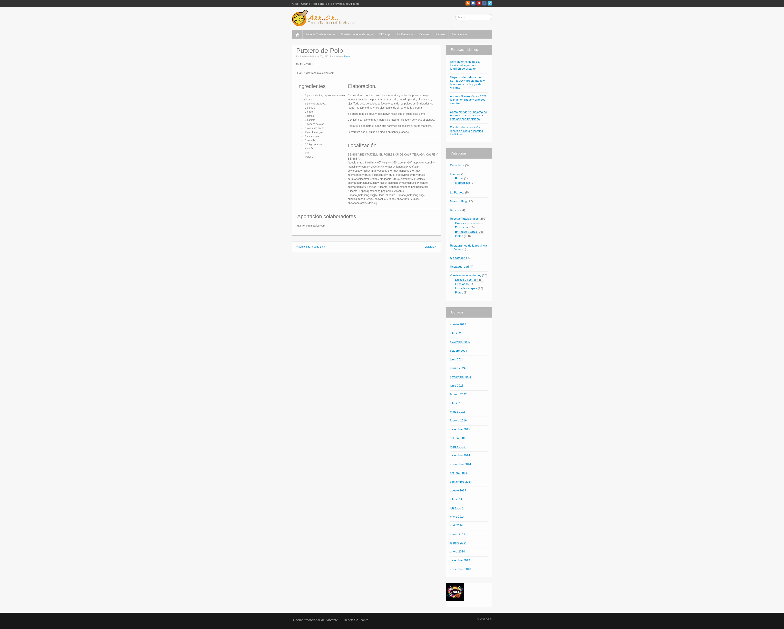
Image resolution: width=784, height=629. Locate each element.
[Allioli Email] (473, 3)
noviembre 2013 (460, 569)
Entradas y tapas (466, 231)
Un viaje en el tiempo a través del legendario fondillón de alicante (465, 65)
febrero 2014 (458, 542)
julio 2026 (456, 333)
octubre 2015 (458, 438)
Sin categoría (458, 257)
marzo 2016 (458, 411)
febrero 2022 (458, 394)
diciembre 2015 (460, 429)
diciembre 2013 (460, 560)
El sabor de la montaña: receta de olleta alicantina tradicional (466, 131)
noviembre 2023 (460, 376)
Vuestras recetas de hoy (356, 34)
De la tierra (457, 165)
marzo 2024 (458, 368)
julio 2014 (456, 499)
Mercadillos (462, 182)
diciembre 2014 (460, 455)
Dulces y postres (466, 223)
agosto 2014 (458, 490)
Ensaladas (462, 227)
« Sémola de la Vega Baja (310, 246)
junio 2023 (456, 385)
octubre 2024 (458, 350)
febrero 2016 (458, 420)
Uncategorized (459, 266)
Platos (347, 56)
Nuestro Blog (458, 201)
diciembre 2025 (460, 341)
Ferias (459, 178)
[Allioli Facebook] (484, 3)
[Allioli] (323, 18)
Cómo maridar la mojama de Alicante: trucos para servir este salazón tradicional (468, 115)
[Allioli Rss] (468, 3)
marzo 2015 (458, 446)
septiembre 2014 (461, 481)
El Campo (385, 34)
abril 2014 (456, 525)
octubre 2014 (458, 473)
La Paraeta (404, 34)
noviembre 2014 (460, 464)
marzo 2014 (458, 534)
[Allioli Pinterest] (479, 3)
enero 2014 (457, 551)
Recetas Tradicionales (319, 34)
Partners (440, 34)
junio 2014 (456, 507)
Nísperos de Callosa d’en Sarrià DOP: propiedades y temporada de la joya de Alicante (467, 82)
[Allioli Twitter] (490, 3)
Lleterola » (431, 246)
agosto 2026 (458, 324)
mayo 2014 (457, 516)
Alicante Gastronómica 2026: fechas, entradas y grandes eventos (468, 100)
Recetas (455, 210)
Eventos (424, 34)
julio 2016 (456, 403)
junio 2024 (456, 359)
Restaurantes (460, 34)
